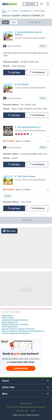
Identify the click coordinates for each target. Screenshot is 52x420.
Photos (43, 46)
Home (4, 11)
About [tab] (5, 381)
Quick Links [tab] (8, 387)
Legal (33, 411)
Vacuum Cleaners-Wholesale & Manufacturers (23, 331)
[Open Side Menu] (47, 4)
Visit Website (38, 72)
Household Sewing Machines (15, 320)
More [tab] (4, 394)
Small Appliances (25, 11)
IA (9, 11)
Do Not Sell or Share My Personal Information (26, 407)
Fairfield (14, 11)
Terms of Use (22, 411)
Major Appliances (10, 322)
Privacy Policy (26, 403)
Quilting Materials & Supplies (15, 324)
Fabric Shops (8, 318)
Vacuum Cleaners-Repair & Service (18, 329)
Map (14, 22)
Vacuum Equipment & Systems (16, 333)
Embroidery (7, 315)
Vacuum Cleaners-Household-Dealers (30, 38)
